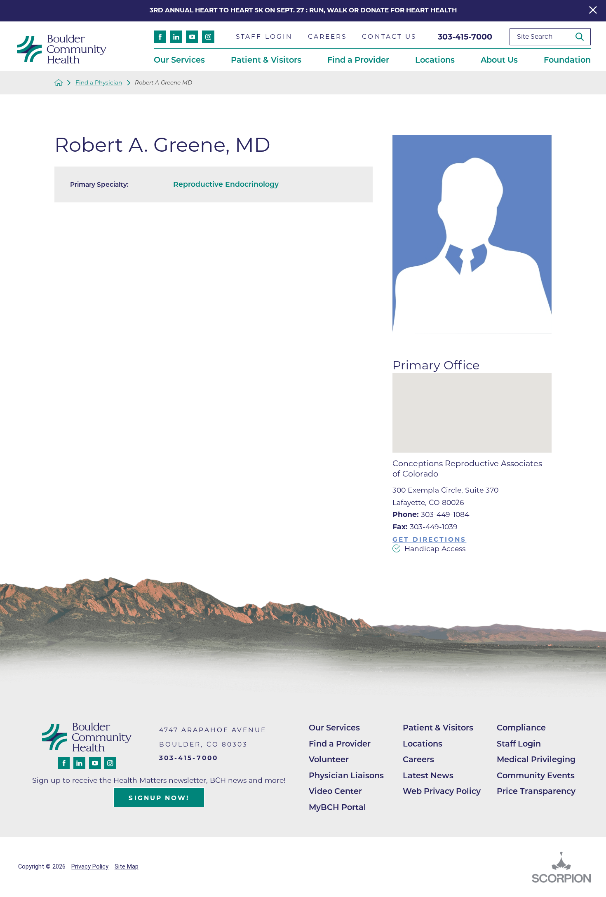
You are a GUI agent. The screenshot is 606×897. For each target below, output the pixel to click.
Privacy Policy (89, 866)
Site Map (127, 866)
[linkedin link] (176, 37)
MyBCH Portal (337, 807)
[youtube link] (192, 37)
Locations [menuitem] (435, 60)
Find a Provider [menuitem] (358, 60)
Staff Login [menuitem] (264, 36)
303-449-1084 (430, 514)
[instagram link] (208, 37)
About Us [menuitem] (499, 60)
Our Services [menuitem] (179, 60)
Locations (422, 744)
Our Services (334, 728)
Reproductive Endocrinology (226, 184)
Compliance (521, 728)
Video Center (335, 791)
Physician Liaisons (346, 775)
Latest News (428, 775)
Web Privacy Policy (442, 791)
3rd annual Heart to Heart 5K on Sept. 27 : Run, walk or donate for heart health (303, 10)
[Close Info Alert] (593, 11)
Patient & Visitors (438, 728)
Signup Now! (159, 798)
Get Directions (429, 539)
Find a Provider (340, 744)
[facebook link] (160, 37)
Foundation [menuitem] (567, 60)
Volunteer (329, 759)
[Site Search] (582, 37)
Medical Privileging (536, 759)
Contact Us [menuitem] (389, 36)
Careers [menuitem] (327, 36)
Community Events (536, 775)
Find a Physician (98, 82)
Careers (418, 759)
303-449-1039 (425, 526)
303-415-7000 (465, 37)
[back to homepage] (58, 82)
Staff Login (519, 744)
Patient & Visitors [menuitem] (266, 60)
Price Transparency (536, 791)
